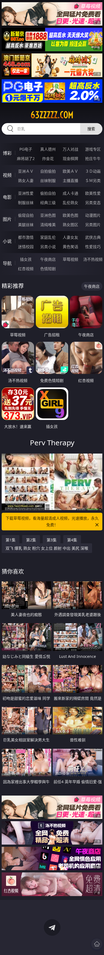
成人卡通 (70, 193)
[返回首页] (96, 943)
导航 (7, 263)
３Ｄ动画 (93, 171)
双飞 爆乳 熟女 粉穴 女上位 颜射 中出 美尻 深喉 (47, 548)
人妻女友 (70, 237)
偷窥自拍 (26, 215)
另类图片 (93, 224)
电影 (7, 197)
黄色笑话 (70, 246)
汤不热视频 (93, 259)
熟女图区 (70, 224)
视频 (7, 175)
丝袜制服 (48, 180)
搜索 (91, 128)
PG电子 (25, 149)
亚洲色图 (48, 215)
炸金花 (48, 158)
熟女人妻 (26, 180)
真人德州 (48, 149)
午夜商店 (48, 259)
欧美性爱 (93, 193)
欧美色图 (70, 215)
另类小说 (48, 246)
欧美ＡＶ (70, 171)
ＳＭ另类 (93, 180)
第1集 (11, 539)
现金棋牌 (70, 158)
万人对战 (70, 149)
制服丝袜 (26, 202)
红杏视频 (26, 268)
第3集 (52, 539)
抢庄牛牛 (93, 158)
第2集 (31, 539)
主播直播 (70, 180)
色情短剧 (48, 268)
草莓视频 (70, 259)
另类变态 (93, 202)
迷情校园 (26, 246)
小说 (7, 241)
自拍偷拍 (48, 171)
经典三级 (48, 202)
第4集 (72, 539)
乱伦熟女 (70, 202)
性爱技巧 (93, 246)
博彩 (7, 153)
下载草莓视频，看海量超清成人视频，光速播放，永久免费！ (52, 521)
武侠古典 (93, 237)
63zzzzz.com (52, 114)
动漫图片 (93, 215)
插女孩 (26, 259)
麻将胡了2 (26, 158)
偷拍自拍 (48, 193)
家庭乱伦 (48, 237)
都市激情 (26, 237)
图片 (7, 219)
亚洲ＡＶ (26, 171)
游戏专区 (93, 149)
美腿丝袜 (26, 224)
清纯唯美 (48, 224)
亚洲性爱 (26, 193)
